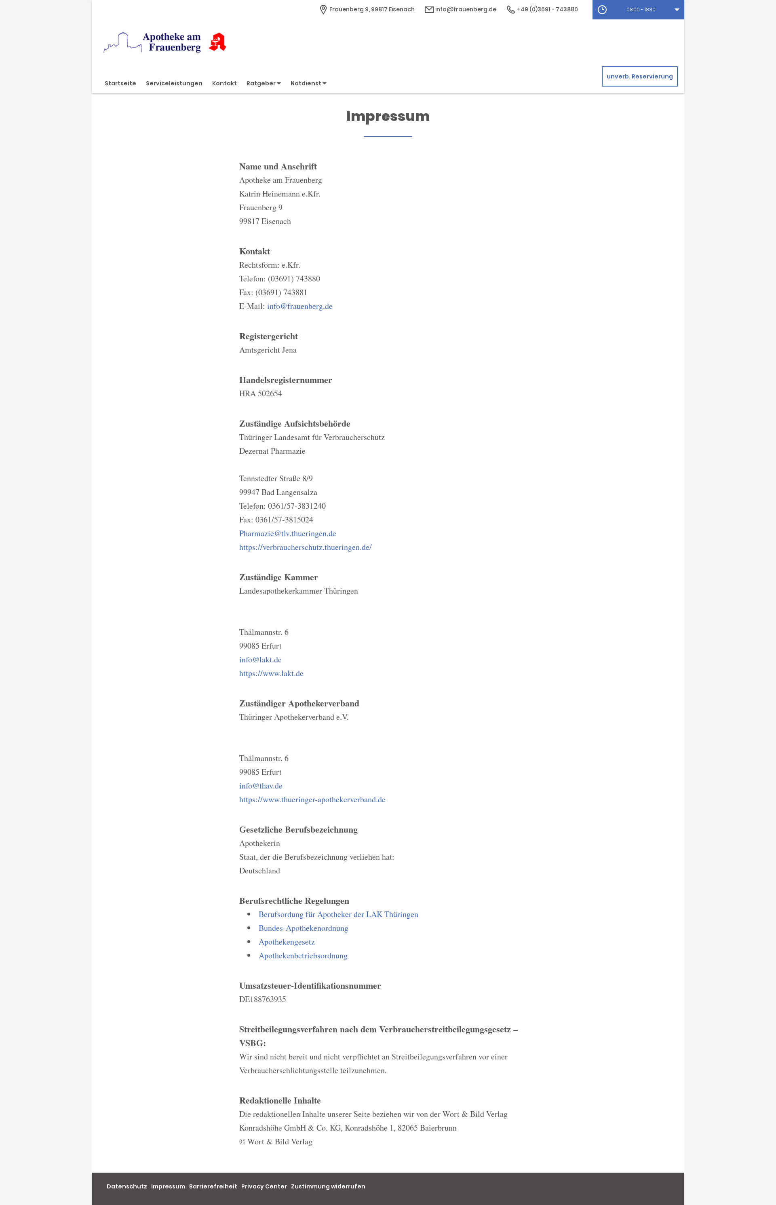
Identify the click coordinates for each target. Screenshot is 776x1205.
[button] (638, 9)
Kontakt (224, 83)
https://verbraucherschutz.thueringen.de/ (305, 546)
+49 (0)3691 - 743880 (547, 9)
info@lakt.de (260, 659)
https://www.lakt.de (271, 673)
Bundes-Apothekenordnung (303, 927)
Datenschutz (127, 1186)
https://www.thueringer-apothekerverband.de (312, 799)
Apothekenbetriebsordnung (303, 955)
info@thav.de (261, 785)
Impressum (168, 1186)
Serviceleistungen (174, 83)
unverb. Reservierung (640, 76)
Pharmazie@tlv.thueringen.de (287, 533)
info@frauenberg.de (465, 9)
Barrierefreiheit (213, 1186)
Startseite (120, 83)
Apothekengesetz (287, 941)
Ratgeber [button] (262, 83)
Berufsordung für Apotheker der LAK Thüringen (338, 914)
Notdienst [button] (307, 83)
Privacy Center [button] (264, 1186)
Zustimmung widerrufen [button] (328, 1186)
